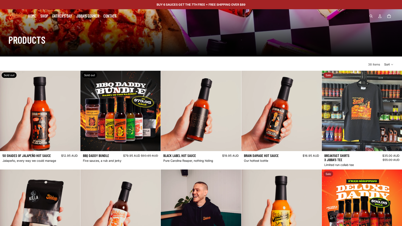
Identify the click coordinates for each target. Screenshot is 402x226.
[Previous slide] (167, 209)
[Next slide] (235, 209)
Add (318, 144)
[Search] (371, 16)
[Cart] (389, 16)
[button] (389, 64)
